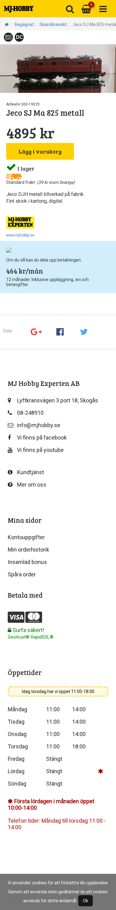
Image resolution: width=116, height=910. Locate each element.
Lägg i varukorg (40, 151)
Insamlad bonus (27, 562)
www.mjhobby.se (20, 235)
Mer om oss (31, 484)
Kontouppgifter (26, 537)
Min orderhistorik (28, 549)
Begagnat (24, 24)
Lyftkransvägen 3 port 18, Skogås (57, 400)
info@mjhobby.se (38, 425)
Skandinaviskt (53, 24)
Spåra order (22, 574)
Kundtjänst (30, 472)
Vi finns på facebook (42, 437)
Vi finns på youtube (40, 450)
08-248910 (30, 413)
